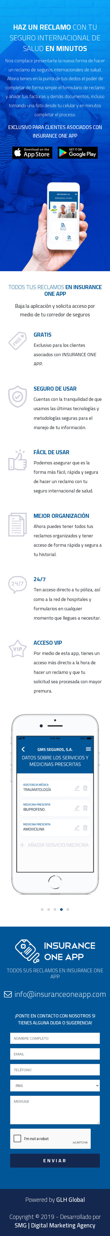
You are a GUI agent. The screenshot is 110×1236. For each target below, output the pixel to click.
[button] (42, 909)
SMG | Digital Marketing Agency (55, 1225)
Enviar (55, 1160)
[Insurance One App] (55, 18)
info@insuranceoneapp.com (60, 994)
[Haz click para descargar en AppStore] (32, 152)
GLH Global (70, 1199)
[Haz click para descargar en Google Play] (78, 152)
